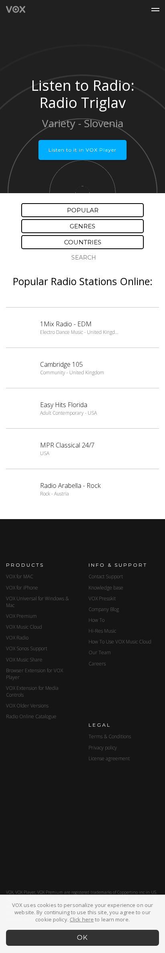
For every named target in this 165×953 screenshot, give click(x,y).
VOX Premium (21, 616)
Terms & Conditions (110, 736)
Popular (83, 210)
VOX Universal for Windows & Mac (37, 602)
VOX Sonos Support (26, 648)
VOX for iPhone (22, 587)
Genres (82, 226)
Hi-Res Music (102, 630)
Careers (97, 663)
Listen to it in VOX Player (82, 150)
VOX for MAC (19, 576)
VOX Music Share (24, 659)
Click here (82, 919)
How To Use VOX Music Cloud (120, 641)
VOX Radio (17, 637)
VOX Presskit (102, 598)
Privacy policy (103, 747)
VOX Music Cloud (24, 626)
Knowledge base (106, 587)
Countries (82, 242)
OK (83, 937)
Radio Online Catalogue (31, 716)
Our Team (100, 652)
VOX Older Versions (27, 705)
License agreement (109, 758)
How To (97, 620)
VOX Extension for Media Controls (32, 691)
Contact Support (106, 576)
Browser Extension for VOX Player (34, 674)
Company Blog (104, 609)
